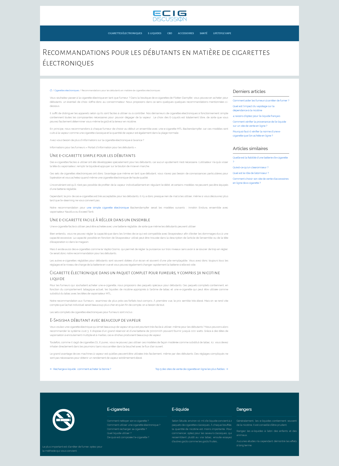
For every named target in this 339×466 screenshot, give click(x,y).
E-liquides (154, 33)
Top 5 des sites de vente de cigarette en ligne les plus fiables (190, 369)
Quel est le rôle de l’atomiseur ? (251, 173)
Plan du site (169, 458)
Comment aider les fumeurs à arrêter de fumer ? (261, 100)
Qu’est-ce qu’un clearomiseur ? (250, 167)
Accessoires (186, 33)
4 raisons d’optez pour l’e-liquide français (256, 116)
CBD (169, 33)
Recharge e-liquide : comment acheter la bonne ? (82, 369)
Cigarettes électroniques (125, 33)
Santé (203, 33)
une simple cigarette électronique (108, 207)
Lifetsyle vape (222, 33)
